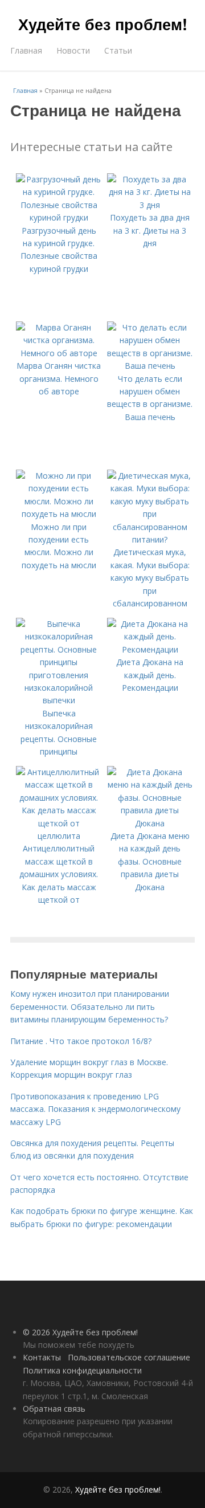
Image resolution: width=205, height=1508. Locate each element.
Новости (73, 50)
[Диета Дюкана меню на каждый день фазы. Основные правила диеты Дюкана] (149, 823)
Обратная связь (54, 1408)
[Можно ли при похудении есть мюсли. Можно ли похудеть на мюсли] (58, 513)
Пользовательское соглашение (129, 1357)
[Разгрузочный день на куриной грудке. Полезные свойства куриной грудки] (58, 217)
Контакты (42, 1357)
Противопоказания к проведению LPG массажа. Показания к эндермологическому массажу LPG (95, 1109)
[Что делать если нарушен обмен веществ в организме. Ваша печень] (149, 365)
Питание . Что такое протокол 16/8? (80, 1041)
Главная (26, 50)
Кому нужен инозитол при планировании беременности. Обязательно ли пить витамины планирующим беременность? (89, 1006)
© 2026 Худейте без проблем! (80, 1332)
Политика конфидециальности (82, 1370)
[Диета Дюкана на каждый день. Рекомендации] (149, 649)
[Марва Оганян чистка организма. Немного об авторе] (58, 353)
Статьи (118, 50)
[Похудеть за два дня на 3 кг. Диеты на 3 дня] (149, 204)
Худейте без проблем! (102, 24)
